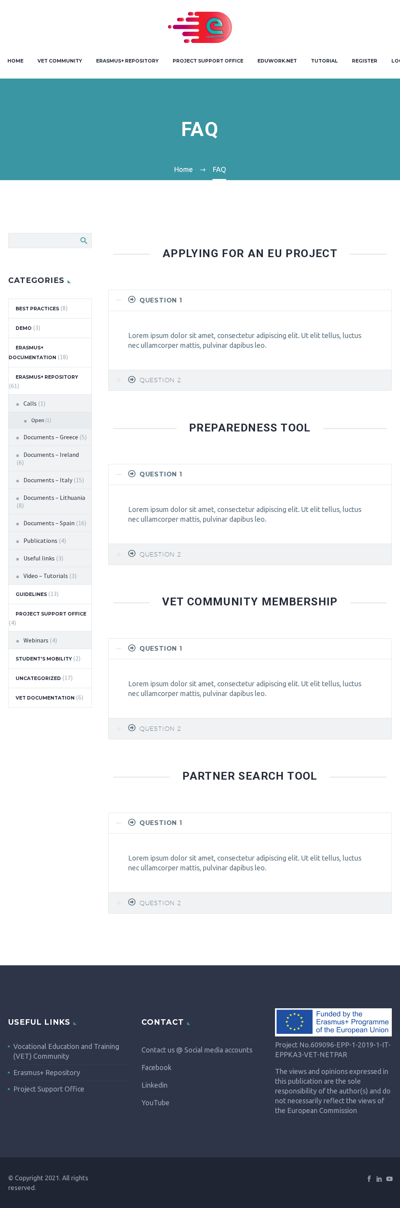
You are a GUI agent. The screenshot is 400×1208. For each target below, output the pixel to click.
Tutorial (324, 61)
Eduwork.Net (277, 61)
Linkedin (154, 1085)
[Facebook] (369, 1179)
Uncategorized (38, 678)
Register (364, 61)
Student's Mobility (44, 659)
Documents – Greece (50, 437)
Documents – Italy (47, 480)
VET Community (60, 61)
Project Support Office (208, 61)
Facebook (156, 1067)
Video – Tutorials (45, 576)
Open (37, 420)
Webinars (35, 640)
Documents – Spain (49, 523)
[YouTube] (389, 1179)
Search (83, 240)
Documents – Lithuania (54, 497)
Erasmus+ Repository (127, 61)
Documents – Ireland (51, 454)
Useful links (39, 558)
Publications (40, 540)
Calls (30, 403)
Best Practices (37, 308)
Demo (24, 328)
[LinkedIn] (379, 1179)
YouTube (155, 1102)
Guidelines (31, 594)
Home (15, 61)
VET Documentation (45, 698)
